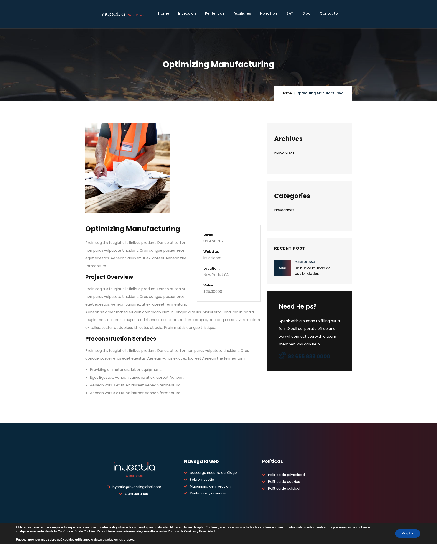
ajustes (129, 540)
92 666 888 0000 (309, 356)
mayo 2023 (284, 153)
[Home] (123, 14)
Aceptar (407, 533)
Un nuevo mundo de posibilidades (312, 271)
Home (287, 93)
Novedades (284, 210)
